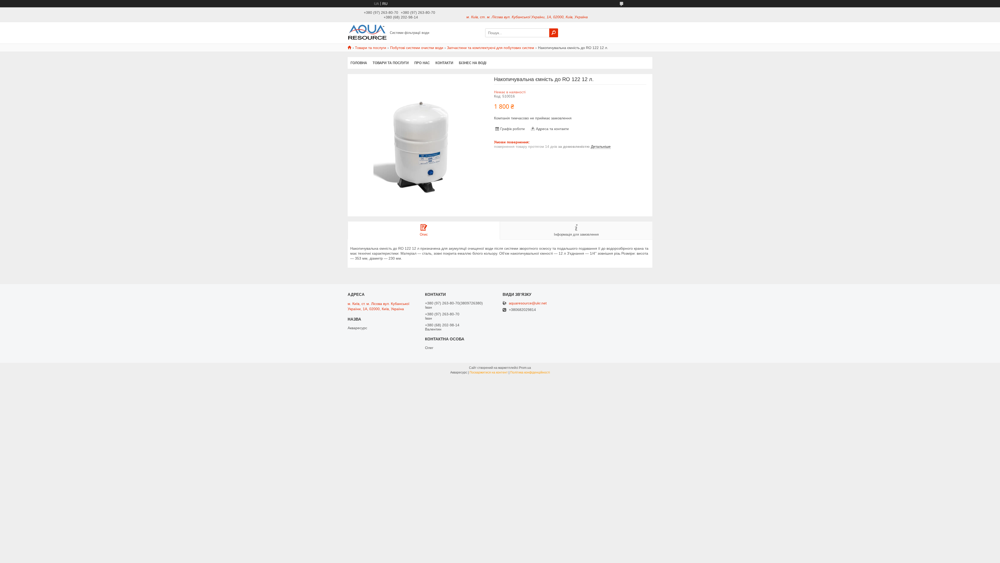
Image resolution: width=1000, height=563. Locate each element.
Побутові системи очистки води (416, 48)
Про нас (422, 63)
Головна (359, 63)
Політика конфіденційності (530, 372)
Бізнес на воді (472, 63)
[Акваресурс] (367, 32)
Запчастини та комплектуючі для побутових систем (490, 48)
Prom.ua (525, 368)
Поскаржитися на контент (489, 372)
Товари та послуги (370, 48)
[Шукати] (553, 32)
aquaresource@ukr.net (528, 303)
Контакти (444, 63)
